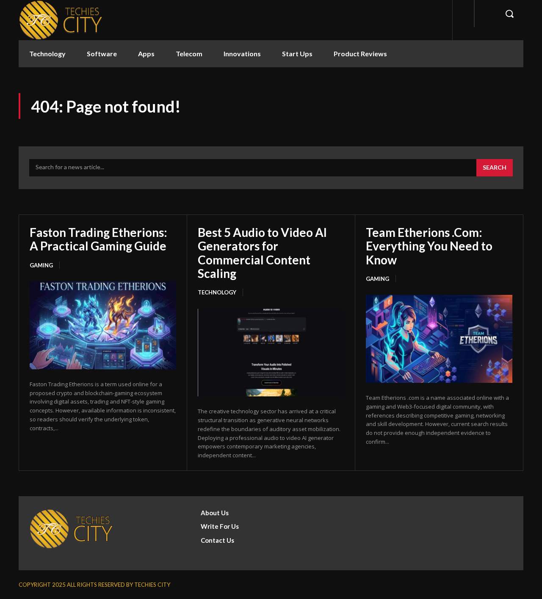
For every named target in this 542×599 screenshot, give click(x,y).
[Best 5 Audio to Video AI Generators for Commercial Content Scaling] (271, 353)
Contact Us (217, 540)
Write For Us (220, 526)
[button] (509, 13)
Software (102, 53)
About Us (215, 513)
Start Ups (297, 53)
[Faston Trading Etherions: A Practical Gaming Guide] (103, 325)
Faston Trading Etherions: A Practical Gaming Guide (98, 239)
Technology (47, 53)
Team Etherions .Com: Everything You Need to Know (429, 246)
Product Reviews (360, 53)
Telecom (189, 53)
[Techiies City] (61, 20)
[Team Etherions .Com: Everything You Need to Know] (439, 339)
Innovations (242, 53)
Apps (146, 53)
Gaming (41, 265)
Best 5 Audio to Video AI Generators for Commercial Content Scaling (262, 252)
